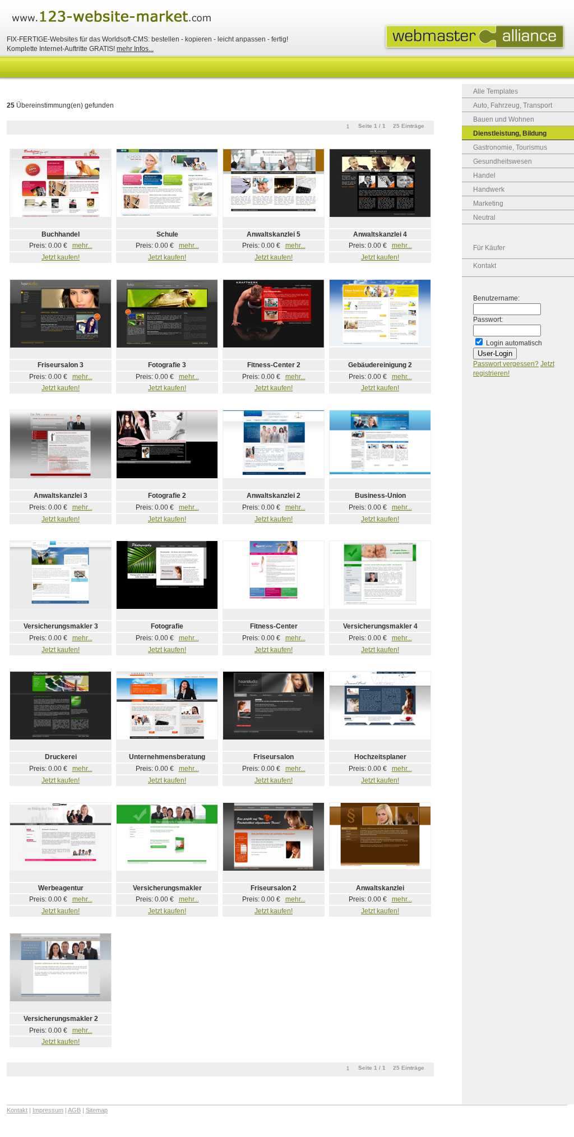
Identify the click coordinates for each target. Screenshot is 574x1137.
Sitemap (97, 1110)
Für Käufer (489, 248)
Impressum (48, 1110)
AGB (74, 1110)
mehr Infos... (135, 49)
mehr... (82, 245)
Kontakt (484, 266)
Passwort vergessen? (506, 364)
